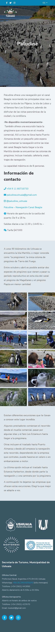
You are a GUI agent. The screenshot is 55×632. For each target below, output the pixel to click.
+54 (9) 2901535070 (23, 582)
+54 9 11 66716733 (17, 188)
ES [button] (44, 2)
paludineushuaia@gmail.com (22, 194)
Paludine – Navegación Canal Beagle (23, 207)
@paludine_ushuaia (17, 201)
